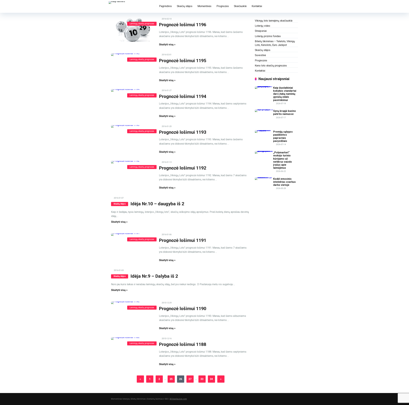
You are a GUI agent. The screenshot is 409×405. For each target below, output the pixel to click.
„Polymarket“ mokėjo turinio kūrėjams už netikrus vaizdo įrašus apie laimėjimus (282, 160)
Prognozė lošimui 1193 (182, 132)
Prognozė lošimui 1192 (182, 168)
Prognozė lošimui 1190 (182, 308)
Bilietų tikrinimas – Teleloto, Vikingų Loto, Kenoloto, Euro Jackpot (275, 43)
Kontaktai (257, 6)
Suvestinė (260, 55)
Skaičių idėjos (184, 6)
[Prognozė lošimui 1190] (132, 302)
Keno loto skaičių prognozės (271, 65)
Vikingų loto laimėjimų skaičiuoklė (273, 20)
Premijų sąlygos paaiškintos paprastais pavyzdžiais (283, 136)
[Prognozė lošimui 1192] (132, 162)
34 (211, 379)
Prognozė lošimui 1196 (182, 24)
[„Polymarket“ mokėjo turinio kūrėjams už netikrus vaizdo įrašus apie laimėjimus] (264, 150)
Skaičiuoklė (240, 6)
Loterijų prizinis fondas (268, 36)
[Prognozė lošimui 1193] (132, 126)
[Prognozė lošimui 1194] (132, 90)
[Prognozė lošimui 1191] (132, 234)
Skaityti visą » (167, 44)
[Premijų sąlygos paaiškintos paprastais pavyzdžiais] (264, 130)
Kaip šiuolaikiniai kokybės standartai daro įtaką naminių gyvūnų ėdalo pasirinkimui (284, 94)
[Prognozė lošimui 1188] (132, 338)
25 (171, 379)
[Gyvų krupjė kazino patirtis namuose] (264, 109)
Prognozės (222, 6)
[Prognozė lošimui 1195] (132, 54)
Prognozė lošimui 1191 (182, 240)
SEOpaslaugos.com (178, 399)
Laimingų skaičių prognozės (142, 24)
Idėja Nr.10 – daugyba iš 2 (157, 203)
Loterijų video (262, 25)
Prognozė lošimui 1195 (182, 60)
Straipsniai (261, 30)
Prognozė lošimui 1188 (182, 344)
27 (190, 379)
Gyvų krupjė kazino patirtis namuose (284, 112)
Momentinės (204, 6)
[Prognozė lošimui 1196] (132, 30)
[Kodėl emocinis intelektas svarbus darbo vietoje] (264, 177)
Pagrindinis (165, 6)
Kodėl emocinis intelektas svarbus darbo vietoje (284, 181)
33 (202, 379)
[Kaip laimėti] (117, 2)
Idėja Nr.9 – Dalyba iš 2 (154, 276)
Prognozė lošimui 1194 (182, 96)
